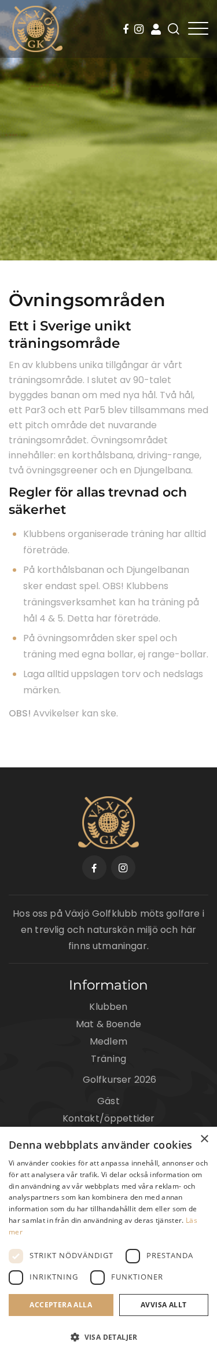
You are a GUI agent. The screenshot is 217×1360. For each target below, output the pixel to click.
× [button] (204, 1139)
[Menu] (198, 28)
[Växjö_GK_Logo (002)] (35, 29)
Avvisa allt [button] (163, 1305)
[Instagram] (139, 30)
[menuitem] (127, 30)
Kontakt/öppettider (108, 1118)
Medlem (108, 1041)
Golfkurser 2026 (119, 1079)
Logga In (156, 29)
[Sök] (173, 29)
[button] (108, 1337)
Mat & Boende (108, 1024)
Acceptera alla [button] (61, 1305)
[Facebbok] (127, 30)
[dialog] (108, 1243)
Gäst (108, 1101)
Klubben (108, 1006)
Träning (108, 1058)
